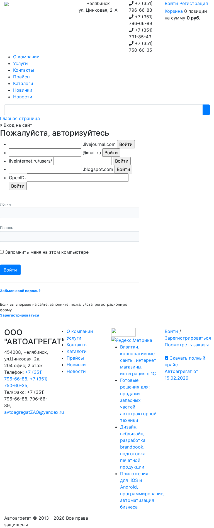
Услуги (74, 338)
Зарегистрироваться (188, 338)
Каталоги (77, 351)
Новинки (76, 364)
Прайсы (75, 358)
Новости (76, 371)
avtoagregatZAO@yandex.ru (34, 412)
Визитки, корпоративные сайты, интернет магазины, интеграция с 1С (138, 360)
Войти (171, 3)
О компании (80, 331)
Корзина (174, 11)
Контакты (77, 344)
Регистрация (193, 3)
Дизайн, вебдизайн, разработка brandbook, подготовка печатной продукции (132, 447)
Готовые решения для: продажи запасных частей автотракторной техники (138, 400)
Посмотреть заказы (187, 344)
